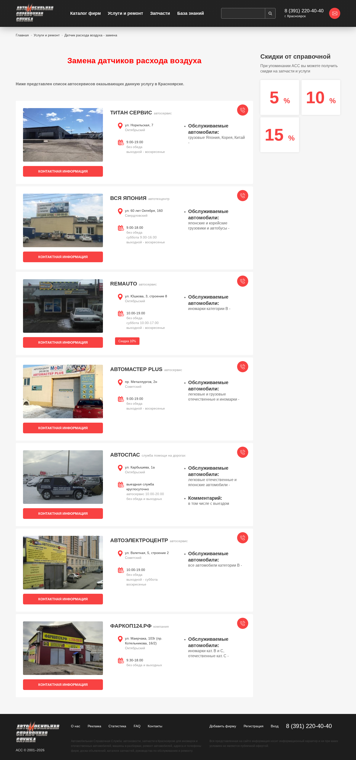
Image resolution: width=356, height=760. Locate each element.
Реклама (94, 726)
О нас (75, 726)
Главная (22, 35)
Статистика (117, 726)
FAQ (137, 726)
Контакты (155, 726)
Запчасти (160, 13)
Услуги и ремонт (125, 13)
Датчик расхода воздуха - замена (90, 35)
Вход (275, 726)
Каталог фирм (85, 13)
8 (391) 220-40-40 (304, 10)
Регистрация (253, 726)
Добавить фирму (222, 726)
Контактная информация (63, 171)
